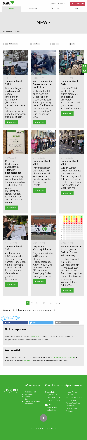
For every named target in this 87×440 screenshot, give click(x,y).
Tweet (37, 44)
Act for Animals (8, 31)
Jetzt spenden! (78, 4)
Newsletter (36, 336)
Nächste (53, 303)
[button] (15, 322)
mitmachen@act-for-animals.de (62, 357)
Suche (27, 399)
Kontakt (28, 397)
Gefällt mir (14, 44)
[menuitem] (11, 9)
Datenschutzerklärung (33, 401)
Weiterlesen (12, 122)
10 (44, 303)
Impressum (29, 404)
